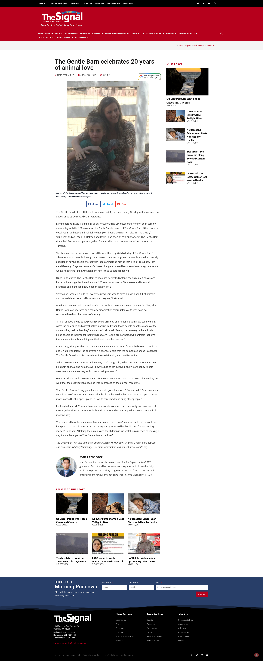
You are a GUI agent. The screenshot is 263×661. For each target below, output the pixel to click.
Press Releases (82, 37)
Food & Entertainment (115, 33)
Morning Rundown (59, 3)
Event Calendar (153, 33)
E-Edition (75, 3)
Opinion (170, 33)
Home (40, 33)
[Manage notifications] (256, 655)
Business (96, 33)
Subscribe (43, 3)
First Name (106, 582)
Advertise (99, 3)
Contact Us (87, 3)
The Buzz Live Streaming (66, 33)
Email (158, 582)
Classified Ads (113, 3)
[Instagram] (214, 3)
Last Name (133, 582)
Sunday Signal (63, 37)
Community (136, 33)
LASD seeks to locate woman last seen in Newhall (197, 177)
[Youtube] (209, 3)
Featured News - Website (203, 45)
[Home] (175, 45)
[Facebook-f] (192, 655)
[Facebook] (198, 3)
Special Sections (46, 37)
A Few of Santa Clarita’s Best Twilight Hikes (195, 115)
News (47, 33)
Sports (83, 33)
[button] (221, 34)
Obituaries (128, 3)
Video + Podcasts (186, 33)
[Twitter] (203, 3)
